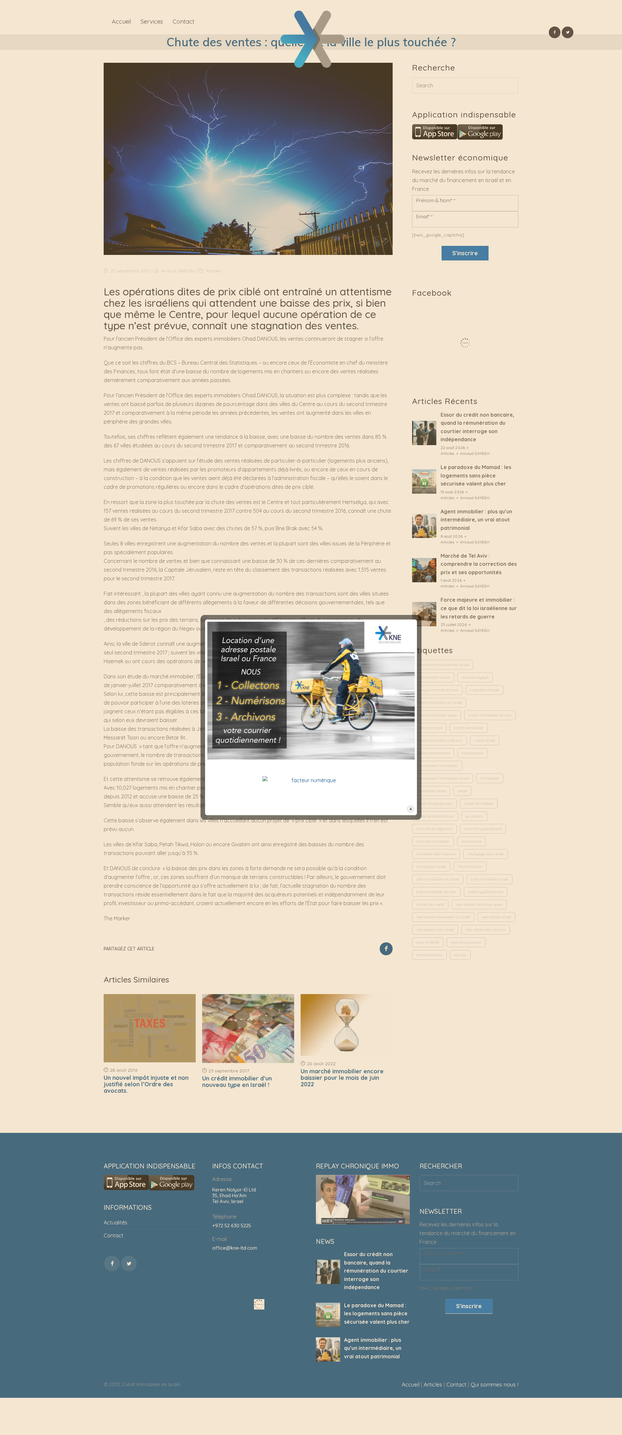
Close (411, 809)
